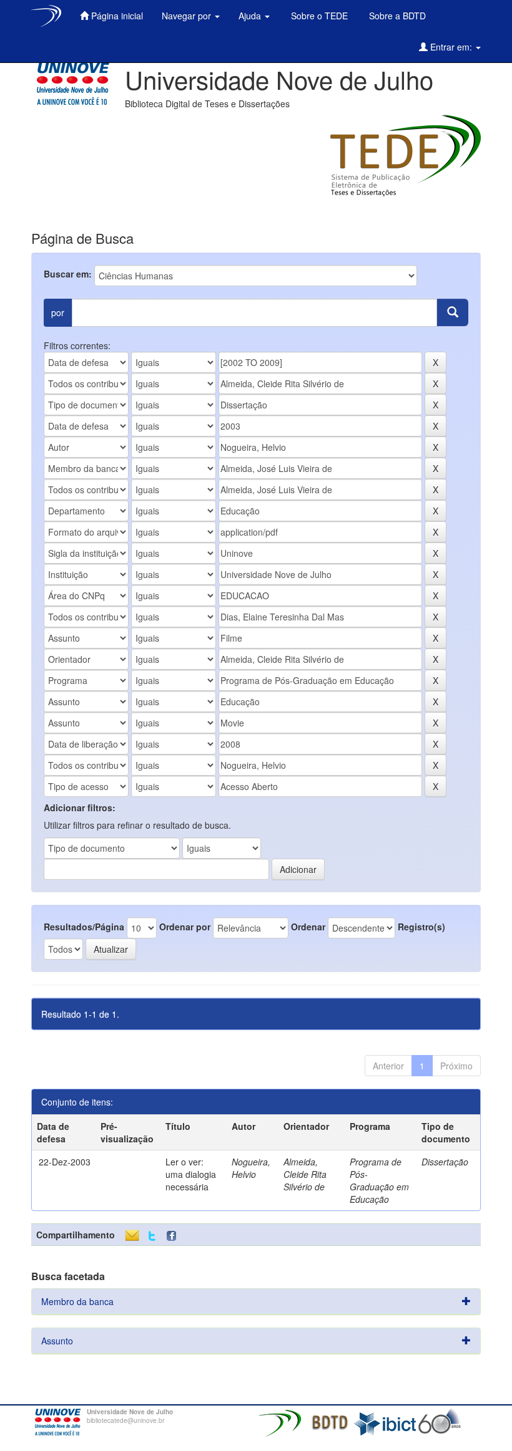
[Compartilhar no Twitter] (152, 1236)
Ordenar (308, 926)
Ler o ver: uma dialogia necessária (190, 1174)
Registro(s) (421, 926)
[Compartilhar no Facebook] (174, 1236)
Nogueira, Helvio (251, 1167)
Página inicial (116, 15)
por (57, 312)
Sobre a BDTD (396, 15)
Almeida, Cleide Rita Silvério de (305, 1174)
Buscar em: (68, 274)
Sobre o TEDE (318, 15)
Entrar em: (451, 47)
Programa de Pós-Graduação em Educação (379, 1180)
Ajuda (251, 15)
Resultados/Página (84, 926)
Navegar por (188, 15)
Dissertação (444, 1161)
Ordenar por (184, 926)
